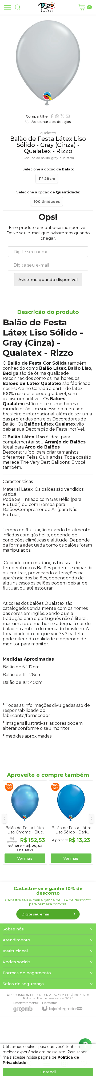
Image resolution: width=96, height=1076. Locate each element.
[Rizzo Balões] (46, 7)
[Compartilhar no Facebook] (52, 116)
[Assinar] (74, 914)
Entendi (48, 1072)
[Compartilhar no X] (62, 116)
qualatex (48, 133)
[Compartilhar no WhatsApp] (57, 116)
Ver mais (25, 858)
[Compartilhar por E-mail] (68, 116)
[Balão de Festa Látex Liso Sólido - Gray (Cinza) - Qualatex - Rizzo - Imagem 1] (48, 63)
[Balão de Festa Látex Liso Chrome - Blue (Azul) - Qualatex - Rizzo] (25, 822)
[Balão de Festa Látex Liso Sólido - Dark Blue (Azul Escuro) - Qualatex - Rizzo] (71, 822)
